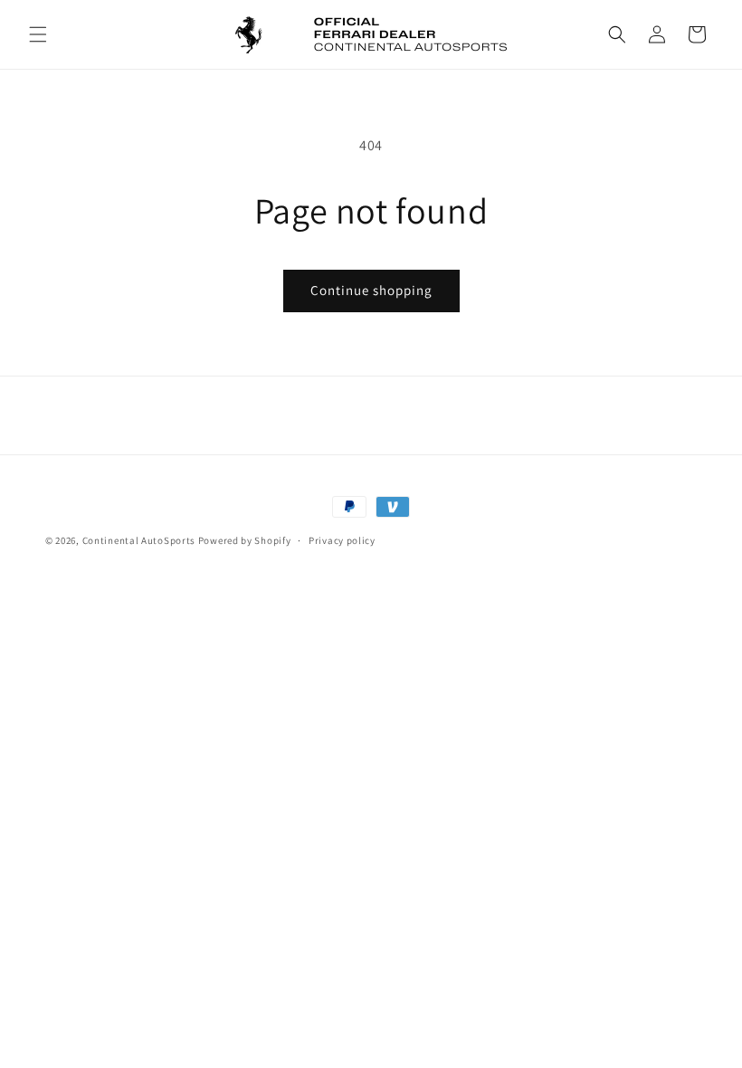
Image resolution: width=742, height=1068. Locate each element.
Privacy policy (342, 540)
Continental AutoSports (138, 540)
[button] (38, 34)
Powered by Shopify (244, 540)
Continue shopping (371, 290)
